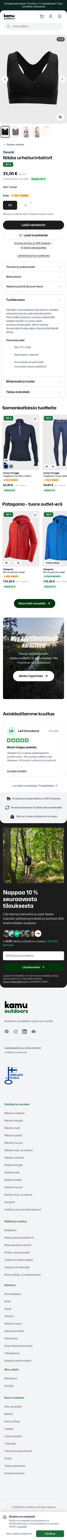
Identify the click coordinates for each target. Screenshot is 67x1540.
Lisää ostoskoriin (34, 225)
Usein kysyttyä (13, 1436)
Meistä (8, 1414)
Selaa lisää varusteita (32, 603)
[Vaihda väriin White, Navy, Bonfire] (11, 466)
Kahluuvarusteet (14, 1331)
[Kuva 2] (15, 132)
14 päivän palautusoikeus (34, 247)
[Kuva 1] (5, 132)
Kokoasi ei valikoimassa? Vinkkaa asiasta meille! (28, 214)
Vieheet (9, 1316)
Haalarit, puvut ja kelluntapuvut (22, 1209)
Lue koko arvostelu (16, 771)
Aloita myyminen (31, 676)
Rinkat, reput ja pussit (17, 1252)
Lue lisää (22, 1526)
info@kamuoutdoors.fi (15, 1052)
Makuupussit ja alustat (17, 1245)
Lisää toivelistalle (36, 235)
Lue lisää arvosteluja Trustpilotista (33, 785)
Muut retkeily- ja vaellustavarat (22, 1274)
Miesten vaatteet (14, 1113)
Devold (8, 152)
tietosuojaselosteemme (15, 981)
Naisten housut (13, 1187)
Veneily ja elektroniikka (17, 1360)
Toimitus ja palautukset (18, 1451)
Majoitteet (10, 1230)
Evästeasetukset (14, 1473)
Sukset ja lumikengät (16, 1267)
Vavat (7, 1308)
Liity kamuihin (31, 967)
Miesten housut (13, 1142)
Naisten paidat (13, 1179)
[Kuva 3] (26, 132)
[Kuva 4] (36, 132)
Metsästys (10, 1378)
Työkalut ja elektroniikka (18, 1259)
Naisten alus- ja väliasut (18, 1194)
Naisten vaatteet (14, 1157)
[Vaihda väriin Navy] (6, 466)
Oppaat (8, 1428)
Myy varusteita (13, 1406)
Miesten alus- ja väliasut (18, 1150)
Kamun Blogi (12, 1421)
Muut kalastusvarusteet (18, 1345)
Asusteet (9, 1202)
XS (10, 205)
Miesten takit (12, 1128)
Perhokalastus (12, 1293)
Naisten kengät (13, 1165)
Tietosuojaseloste (14, 1465)
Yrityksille (10, 1443)
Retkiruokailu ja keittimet (19, 1237)
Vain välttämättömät (19, 1533)
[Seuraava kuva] (62, 79)
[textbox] (33, 321)
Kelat (7, 1301)
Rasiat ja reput (13, 1323)
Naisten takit (12, 1172)
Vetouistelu (11, 1338)
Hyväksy (50, 1533)
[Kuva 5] (46, 132)
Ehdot (8, 1458)
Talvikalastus (12, 1353)
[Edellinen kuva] (4, 79)
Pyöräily (9, 1385)
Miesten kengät (13, 1120)
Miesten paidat (13, 1135)
